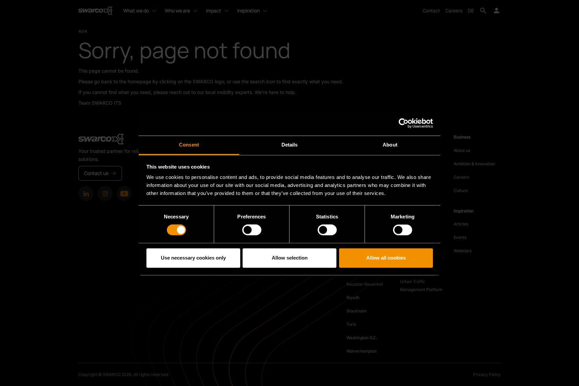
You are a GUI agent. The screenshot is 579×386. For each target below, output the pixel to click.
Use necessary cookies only (193, 258)
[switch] (251, 230)
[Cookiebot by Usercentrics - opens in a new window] (403, 123)
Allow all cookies (386, 258)
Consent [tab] (189, 145)
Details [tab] (289, 145)
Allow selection (290, 258)
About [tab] (390, 145)
